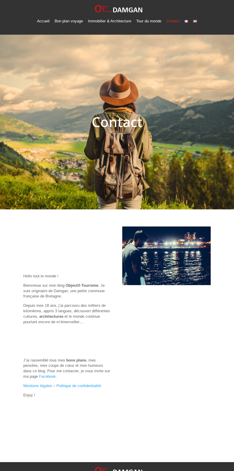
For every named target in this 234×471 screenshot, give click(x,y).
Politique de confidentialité (78, 386)
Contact (173, 21)
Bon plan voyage (69, 21)
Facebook (47, 376)
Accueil (43, 21)
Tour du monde (148, 21)
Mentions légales (37, 386)
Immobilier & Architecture (109, 21)
